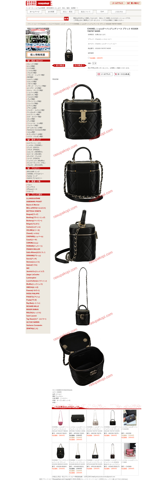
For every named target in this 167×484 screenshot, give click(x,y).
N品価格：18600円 (96, 58)
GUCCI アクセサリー (34, 178)
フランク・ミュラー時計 (36, 75)
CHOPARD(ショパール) (34, 236)
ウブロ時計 (31, 68)
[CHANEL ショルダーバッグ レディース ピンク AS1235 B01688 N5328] (60, 67)
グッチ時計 (31, 121)
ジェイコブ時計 (32, 103)
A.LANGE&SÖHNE (33, 198)
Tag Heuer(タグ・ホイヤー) (36, 319)
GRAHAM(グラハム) (33, 255)
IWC (27, 268)
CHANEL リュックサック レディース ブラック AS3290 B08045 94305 (60, 462)
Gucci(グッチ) (31, 259)
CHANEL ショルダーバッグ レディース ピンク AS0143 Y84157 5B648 (60, 429)
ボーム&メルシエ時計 (35, 128)
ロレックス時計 (32, 64)
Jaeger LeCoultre (32, 274)
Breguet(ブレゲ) (32, 214)
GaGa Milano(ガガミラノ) (35, 252)
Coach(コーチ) (31, 240)
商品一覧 (61, 477)
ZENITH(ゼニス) (32, 328)
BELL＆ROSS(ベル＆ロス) (36, 208)
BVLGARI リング (33, 172)
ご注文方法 (119, 12)
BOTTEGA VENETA (33, 211)
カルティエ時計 (32, 79)
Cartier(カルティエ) (33, 227)
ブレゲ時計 (31, 99)
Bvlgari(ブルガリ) (32, 224)
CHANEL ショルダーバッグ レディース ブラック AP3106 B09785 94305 (95, 462)
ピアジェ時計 (32, 106)
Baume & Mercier (32, 205)
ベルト (29, 185)
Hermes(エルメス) (32, 262)
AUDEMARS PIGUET (34, 202)
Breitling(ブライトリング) (35, 217)
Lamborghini (31, 278)
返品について (85, 12)
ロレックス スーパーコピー (90, 479)
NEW (101, 479)
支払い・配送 (67, 12)
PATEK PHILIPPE (32, 294)
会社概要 (51, 12)
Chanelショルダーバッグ (62, 24)
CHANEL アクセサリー (35, 174)
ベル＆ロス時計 (32, 97)
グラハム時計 (32, 108)
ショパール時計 (32, 92)
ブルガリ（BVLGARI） (35, 165)
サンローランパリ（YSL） (36, 163)
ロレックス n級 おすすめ (112, 479)
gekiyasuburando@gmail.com (105, 477)
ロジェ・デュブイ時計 (35, 90)
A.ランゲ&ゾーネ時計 (35, 134)
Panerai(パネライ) (32, 290)
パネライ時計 (32, 84)
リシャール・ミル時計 (35, 123)
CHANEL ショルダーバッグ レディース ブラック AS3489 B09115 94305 (77, 462)
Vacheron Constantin (34, 325)
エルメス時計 (32, 81)
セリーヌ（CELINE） (35, 154)
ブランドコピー (33, 24)
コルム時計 (31, 132)
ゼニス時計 (31, 119)
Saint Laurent (31, 316)
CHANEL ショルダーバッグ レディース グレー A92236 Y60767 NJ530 (95, 429)
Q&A (102, 11)
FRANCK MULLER (33, 249)
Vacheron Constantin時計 (36, 130)
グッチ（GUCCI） (33, 147)
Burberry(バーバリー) (34, 221)
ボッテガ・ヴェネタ (34, 156)
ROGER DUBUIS (32, 309)
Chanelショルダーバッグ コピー (106, 44)
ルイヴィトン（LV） (34, 143)
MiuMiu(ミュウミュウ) (34, 284)
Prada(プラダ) (31, 300)
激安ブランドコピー (46, 479)
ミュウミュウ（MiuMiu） (36, 161)
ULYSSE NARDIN (32, 322)
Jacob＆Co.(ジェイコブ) (35, 271)
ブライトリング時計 (34, 101)
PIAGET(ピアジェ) (33, 297)
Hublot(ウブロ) (31, 265)
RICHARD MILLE (32, 306)
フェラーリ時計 (32, 125)
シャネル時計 (32, 70)
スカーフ (30, 191)
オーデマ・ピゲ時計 (34, 88)
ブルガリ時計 (32, 73)
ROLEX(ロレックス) (33, 313)
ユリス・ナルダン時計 (35, 136)
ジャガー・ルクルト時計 (36, 110)
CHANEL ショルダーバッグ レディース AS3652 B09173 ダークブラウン (112, 462)
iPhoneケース (32, 189)
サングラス (31, 187)
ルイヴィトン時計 (33, 114)
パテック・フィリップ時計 (36, 86)
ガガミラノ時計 (32, 95)
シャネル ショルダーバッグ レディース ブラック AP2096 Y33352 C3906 (77, 429)
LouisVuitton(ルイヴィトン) (36, 281)
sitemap (124, 479)
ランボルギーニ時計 (34, 112)
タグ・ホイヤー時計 (34, 117)
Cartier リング (32, 176)
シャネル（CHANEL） (35, 145)
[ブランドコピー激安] (39, 6)
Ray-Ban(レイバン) (33, 303)
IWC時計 (30, 77)
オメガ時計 (31, 66)
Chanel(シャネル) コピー (103, 39)
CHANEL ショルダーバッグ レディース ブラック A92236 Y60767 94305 (112, 429)
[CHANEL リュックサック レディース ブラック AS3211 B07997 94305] (78, 67)
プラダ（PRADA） (34, 150)
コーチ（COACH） (34, 158)
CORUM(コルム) (32, 243)
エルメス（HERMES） (35, 152)
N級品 (55, 477)
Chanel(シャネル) (46, 24)
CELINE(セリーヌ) (33, 230)
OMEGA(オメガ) (32, 287)
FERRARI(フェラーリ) (34, 246)
